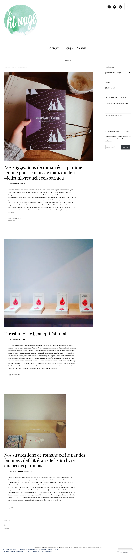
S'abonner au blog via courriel (117, 131)
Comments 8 (18, 506)
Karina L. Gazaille (19, 183)
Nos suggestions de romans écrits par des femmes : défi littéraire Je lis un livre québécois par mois (44, 460)
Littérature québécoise (13, 376)
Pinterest (120, 8)
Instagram (114, 8)
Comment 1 (18, 218)
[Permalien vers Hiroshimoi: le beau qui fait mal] (48, 327)
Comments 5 (18, 374)
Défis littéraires (11, 220)
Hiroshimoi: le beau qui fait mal (35, 334)
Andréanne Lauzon (19, 339)
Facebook (109, 8)
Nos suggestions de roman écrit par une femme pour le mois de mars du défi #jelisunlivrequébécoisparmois (43, 172)
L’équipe (68, 48)
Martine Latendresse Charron (23, 471)
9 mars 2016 (11, 374)
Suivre (125, 147)
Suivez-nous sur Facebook (115, 116)
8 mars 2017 (11, 218)
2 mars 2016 (11, 506)
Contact (81, 48)
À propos (54, 48)
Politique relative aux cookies (44, 551)
